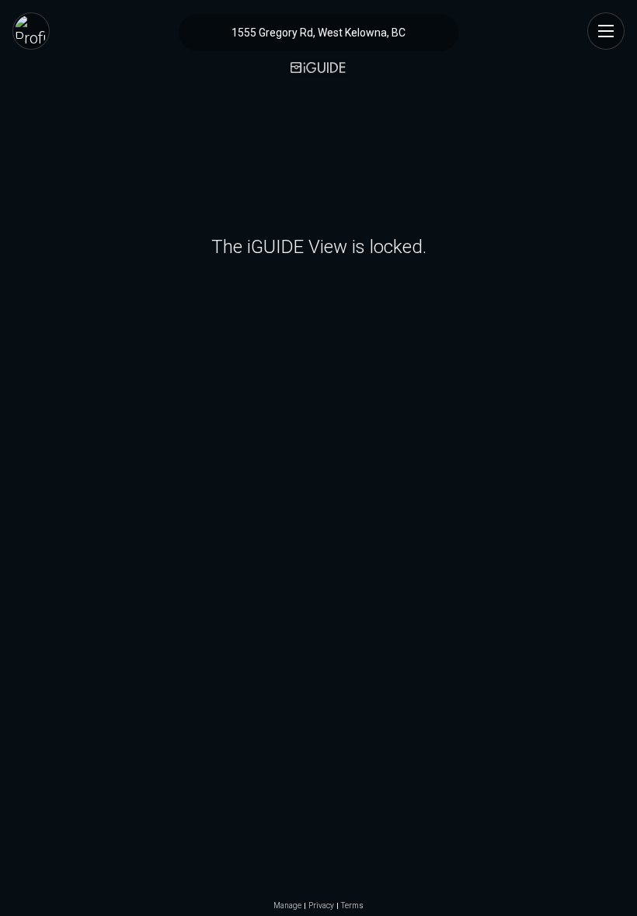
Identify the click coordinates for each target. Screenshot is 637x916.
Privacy (321, 906)
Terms (352, 906)
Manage (287, 906)
